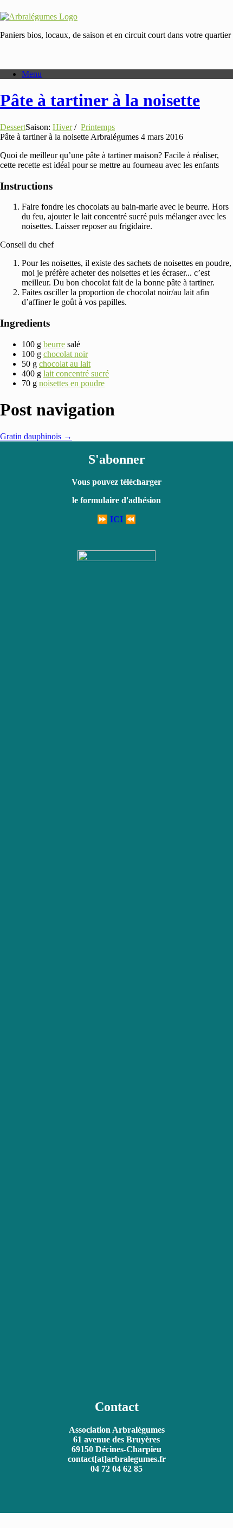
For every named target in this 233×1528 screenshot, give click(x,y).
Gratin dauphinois (36, 436)
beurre (54, 344)
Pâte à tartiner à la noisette (100, 100)
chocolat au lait (64, 363)
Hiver (62, 127)
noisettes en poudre (72, 383)
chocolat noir (65, 354)
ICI (116, 519)
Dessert (12, 127)
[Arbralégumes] (38, 16)
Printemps (98, 127)
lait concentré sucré (76, 373)
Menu (32, 74)
